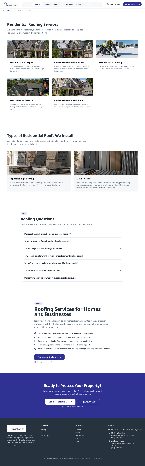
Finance (48, 4)
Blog (76, 438)
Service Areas (68, 4)
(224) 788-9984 (116, 438)
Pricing (56, 4)
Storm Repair (45, 435)
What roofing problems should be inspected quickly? (47, 234)
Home (8, 10)
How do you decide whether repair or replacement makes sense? (53, 256)
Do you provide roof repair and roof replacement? (46, 241)
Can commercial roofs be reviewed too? (42, 270)
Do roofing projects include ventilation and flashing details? (51, 263)
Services (37, 4)
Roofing (43, 430)
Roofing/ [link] (28, 10)
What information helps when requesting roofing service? (50, 278)
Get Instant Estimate (48, 357)
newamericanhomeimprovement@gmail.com (127, 430)
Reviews (77, 432)
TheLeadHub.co (97, 458)
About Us (78, 430)
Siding (43, 432)
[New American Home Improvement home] (11, 4)
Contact (87, 4)
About (78, 4)
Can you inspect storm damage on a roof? (43, 248)
